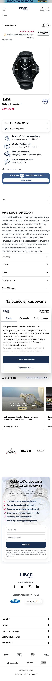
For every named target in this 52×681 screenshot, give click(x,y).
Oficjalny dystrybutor (10, 104)
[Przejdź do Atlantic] (11, 451)
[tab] (26, 200)
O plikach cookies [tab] (41, 318)
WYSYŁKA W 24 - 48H (43, 32)
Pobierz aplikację (26, 180)
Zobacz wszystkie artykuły (38, 378)
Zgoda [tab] (8, 318)
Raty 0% (29, 123)
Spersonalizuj (24, 368)
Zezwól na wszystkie (26, 360)
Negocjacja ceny (29, 129)
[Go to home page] (23, 8)
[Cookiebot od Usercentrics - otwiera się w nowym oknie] (38, 311)
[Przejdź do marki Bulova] (41, 451)
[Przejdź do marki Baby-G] (26, 451)
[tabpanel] (26, 228)
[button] (26, 70)
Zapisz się (26, 545)
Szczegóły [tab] (24, 318)
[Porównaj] (43, 25)
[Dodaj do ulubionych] (48, 25)
